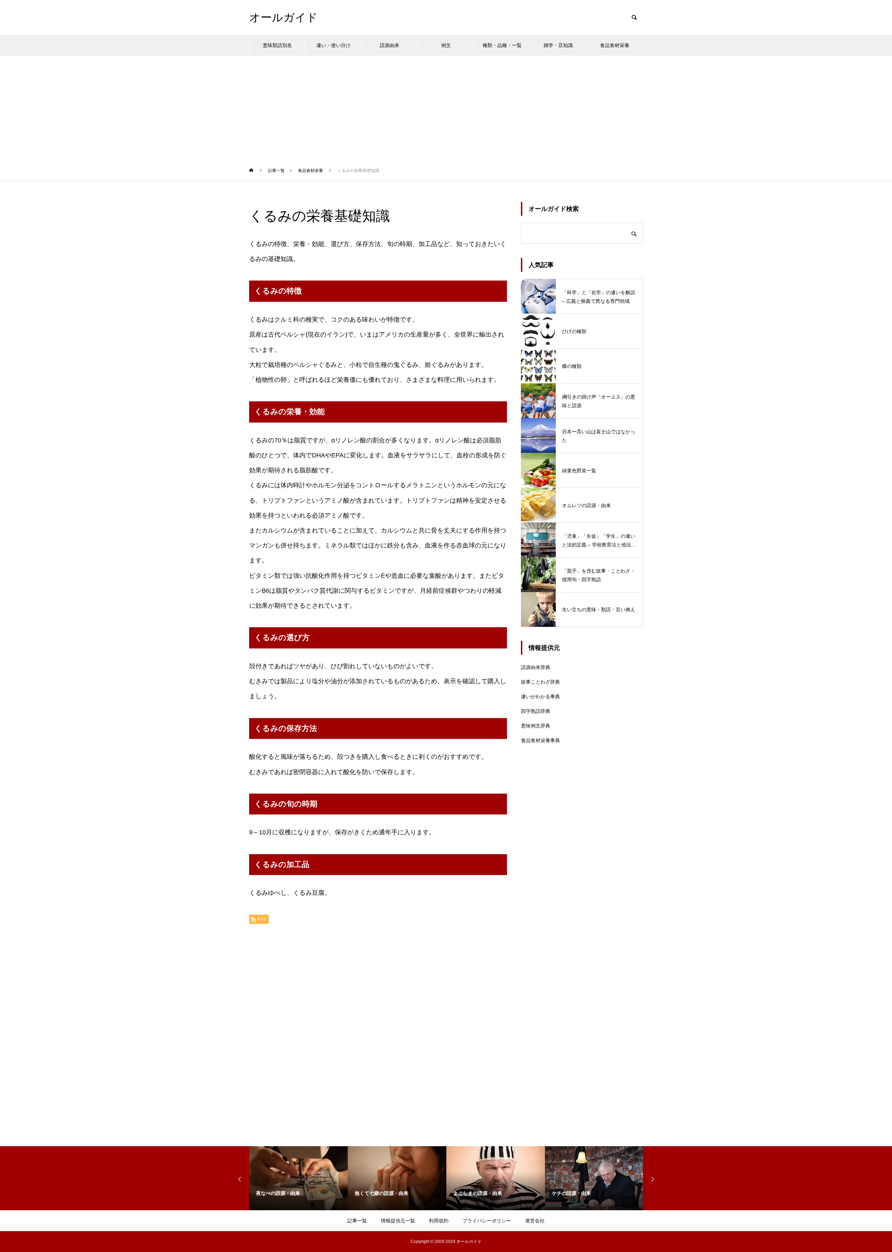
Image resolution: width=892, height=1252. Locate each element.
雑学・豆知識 (558, 45)
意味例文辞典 (535, 726)
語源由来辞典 (535, 667)
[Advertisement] (446, 108)
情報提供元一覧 (398, 1220)
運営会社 (535, 1220)
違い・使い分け (333, 45)
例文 (446, 45)
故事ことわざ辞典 (540, 682)
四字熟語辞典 (535, 711)
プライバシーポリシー (486, 1220)
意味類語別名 (277, 45)
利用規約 (438, 1220)
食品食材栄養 (614, 45)
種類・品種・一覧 (502, 45)
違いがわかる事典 (540, 696)
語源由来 (389, 45)
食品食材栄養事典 (540, 740)
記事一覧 (357, 1220)
